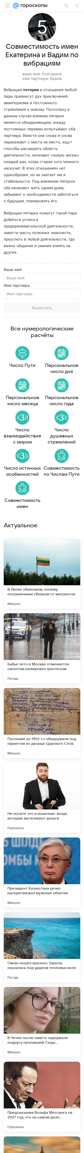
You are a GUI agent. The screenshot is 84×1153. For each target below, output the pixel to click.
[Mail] (16, 5)
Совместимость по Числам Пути (62, 471)
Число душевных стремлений (62, 436)
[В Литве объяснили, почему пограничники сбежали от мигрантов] (42, 574)
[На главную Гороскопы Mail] (33, 5)
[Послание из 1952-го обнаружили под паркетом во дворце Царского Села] (42, 723)
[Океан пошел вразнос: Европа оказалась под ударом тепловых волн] (42, 947)
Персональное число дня (61, 368)
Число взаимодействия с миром (22, 436)
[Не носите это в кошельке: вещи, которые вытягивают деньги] (42, 798)
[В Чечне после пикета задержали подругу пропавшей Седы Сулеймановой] (42, 1022)
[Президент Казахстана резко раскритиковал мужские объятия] (42, 872)
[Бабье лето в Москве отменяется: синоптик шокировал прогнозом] (42, 648)
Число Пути (22, 365)
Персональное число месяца (22, 400)
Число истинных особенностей (22, 471)
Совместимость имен (22, 503)
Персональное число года (61, 400)
